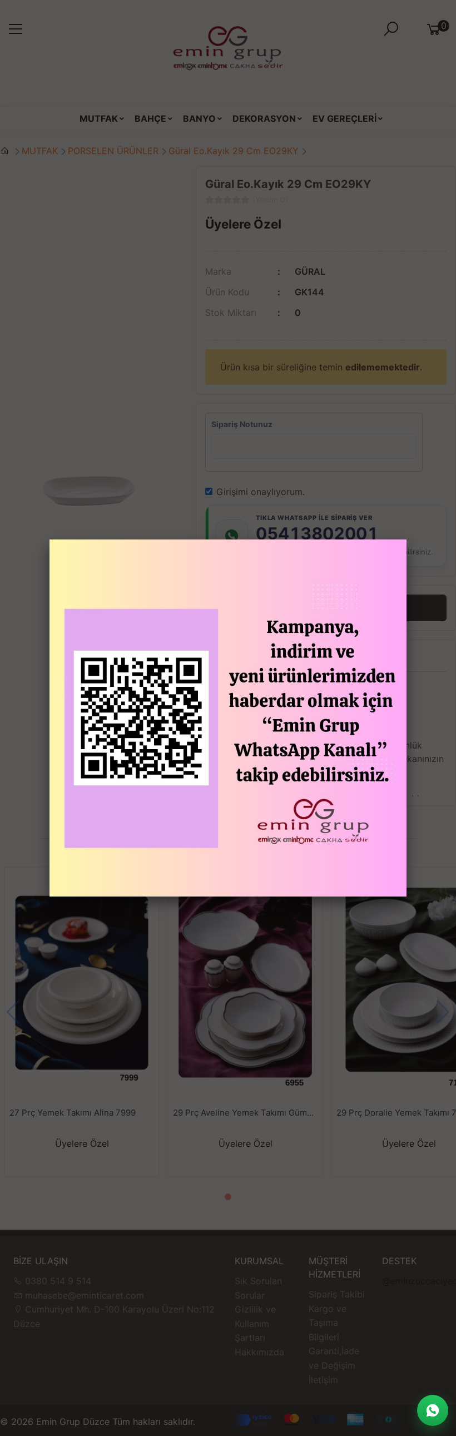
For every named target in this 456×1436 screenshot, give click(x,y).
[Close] (406, 539)
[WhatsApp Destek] (432, 1410)
